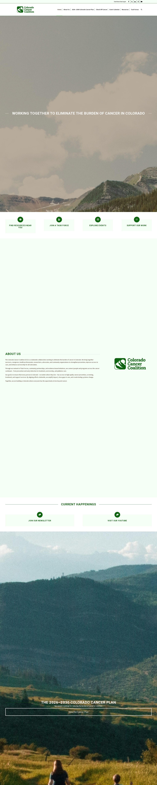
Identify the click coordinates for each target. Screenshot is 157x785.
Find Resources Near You (20, 226)
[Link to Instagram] (138, 1)
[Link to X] (131, 1)
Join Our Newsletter (39, 521)
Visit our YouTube (117, 521)
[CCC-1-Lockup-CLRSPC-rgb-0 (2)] (25, 9)
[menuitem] (119, 1)
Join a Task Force (59, 225)
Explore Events (97, 225)
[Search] (141, 9)
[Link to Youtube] (141, 1)
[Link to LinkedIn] (135, 1)
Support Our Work (137, 225)
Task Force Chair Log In (120, 1)
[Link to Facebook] (128, 1)
